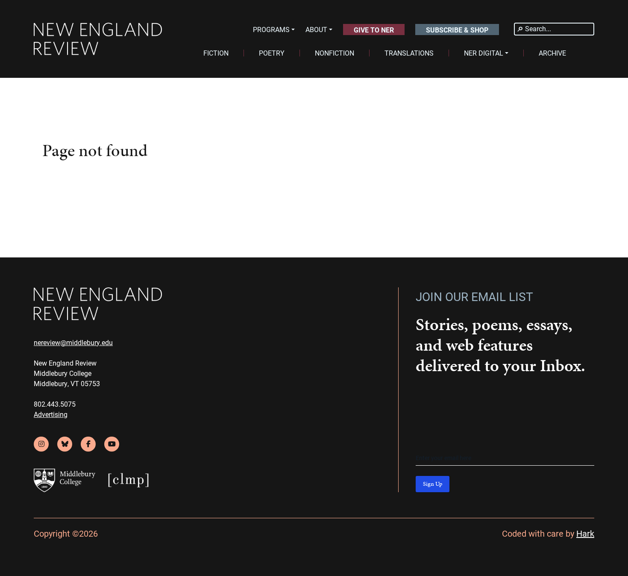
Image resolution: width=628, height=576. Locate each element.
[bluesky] (64, 444)
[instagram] (41, 444)
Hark (585, 533)
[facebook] (88, 444)
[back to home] (98, 39)
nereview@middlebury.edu (73, 342)
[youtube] (111, 444)
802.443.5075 (55, 403)
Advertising (50, 414)
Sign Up (432, 484)
